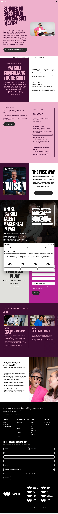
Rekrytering (5, 424)
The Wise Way (9, 124)
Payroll (18, 428)
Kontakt (46, 419)
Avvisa (12, 268)
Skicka (36, 292)
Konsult (4, 422)
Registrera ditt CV (34, 430)
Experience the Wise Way (43, 193)
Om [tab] (46, 247)
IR (31, 432)
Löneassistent (36, 214)
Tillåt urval (29, 268)
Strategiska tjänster (7, 426)
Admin (18, 430)
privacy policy (40, 288)
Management (19, 422)
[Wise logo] (4, 1)
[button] (56, 1)
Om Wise (32, 424)
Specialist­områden (23, 419)
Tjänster (6, 419)
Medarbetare (47, 422)
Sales (18, 424)
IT (17, 426)
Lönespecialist (36, 219)
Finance (18, 436)
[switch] (22, 264)
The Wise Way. (52, 90)
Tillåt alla (45, 268)
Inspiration (33, 422)
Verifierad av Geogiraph (37, 507)
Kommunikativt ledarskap (14, 331)
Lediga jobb (33, 428)
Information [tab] (29, 247)
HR (17, 434)
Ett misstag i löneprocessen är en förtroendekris (42, 332)
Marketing (19, 432)
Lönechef (43, 214)
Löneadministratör (46, 211)
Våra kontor (46, 424)
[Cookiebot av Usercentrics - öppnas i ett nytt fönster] (49, 244)
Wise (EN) (32, 434)
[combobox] (33, 274)
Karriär (32, 426)
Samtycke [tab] (12, 247)
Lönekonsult (44, 216)
